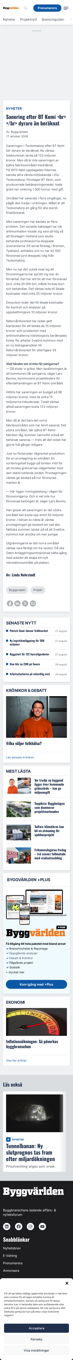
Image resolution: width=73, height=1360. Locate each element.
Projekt (38, 590)
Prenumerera (13, 1263)
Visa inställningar (36, 1350)
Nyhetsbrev (12, 1248)
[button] (67, 1283)
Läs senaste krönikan (20, 757)
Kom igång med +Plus (36, 984)
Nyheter (9, 19)
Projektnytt (28, 19)
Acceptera (36, 1328)
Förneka (36, 1339)
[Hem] (12, 8)
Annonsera (11, 1271)
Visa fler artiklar (16, 1060)
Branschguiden (53, 19)
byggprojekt (17, 590)
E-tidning (10, 1256)
